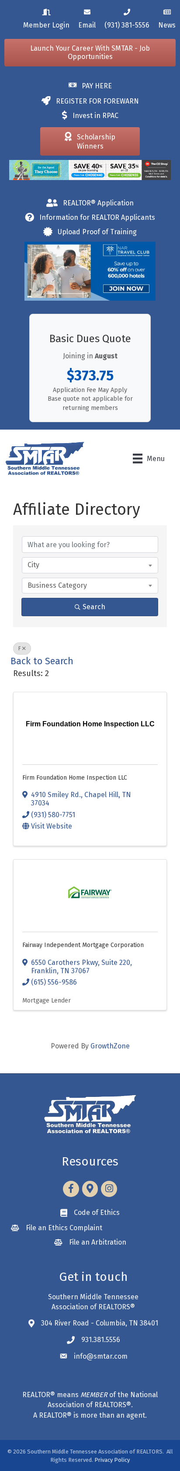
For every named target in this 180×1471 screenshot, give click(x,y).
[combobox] (90, 565)
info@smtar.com (101, 1356)
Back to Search (41, 661)
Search (94, 607)
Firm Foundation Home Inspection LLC (74, 777)
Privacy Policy (112, 1460)
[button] (90, 52)
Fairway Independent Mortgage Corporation (83, 945)
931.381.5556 (100, 1340)
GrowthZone (110, 1046)
